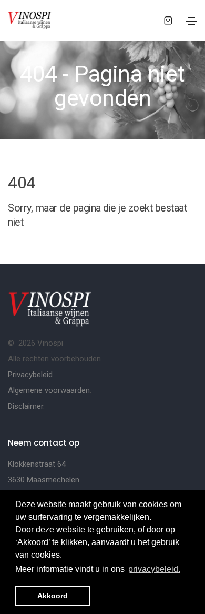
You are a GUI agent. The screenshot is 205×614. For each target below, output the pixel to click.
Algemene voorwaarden (49, 390)
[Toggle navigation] (191, 21)
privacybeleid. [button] (154, 569)
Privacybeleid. (31, 374)
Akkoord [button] (52, 595)
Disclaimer (25, 406)
